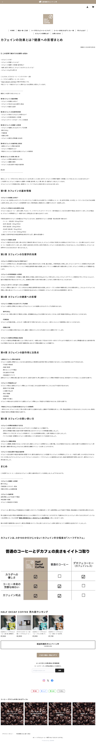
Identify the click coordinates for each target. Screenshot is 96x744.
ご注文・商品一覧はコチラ (48, 655)
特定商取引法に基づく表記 (23, 734)
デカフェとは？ (81, 30)
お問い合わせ (56, 33)
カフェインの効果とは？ (42, 33)
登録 (59, 670)
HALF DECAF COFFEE (9, 82)
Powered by (46, 740)
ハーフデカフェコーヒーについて (41, 30)
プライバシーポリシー (7, 734)
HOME (12, 30)
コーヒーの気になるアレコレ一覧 (64, 30)
